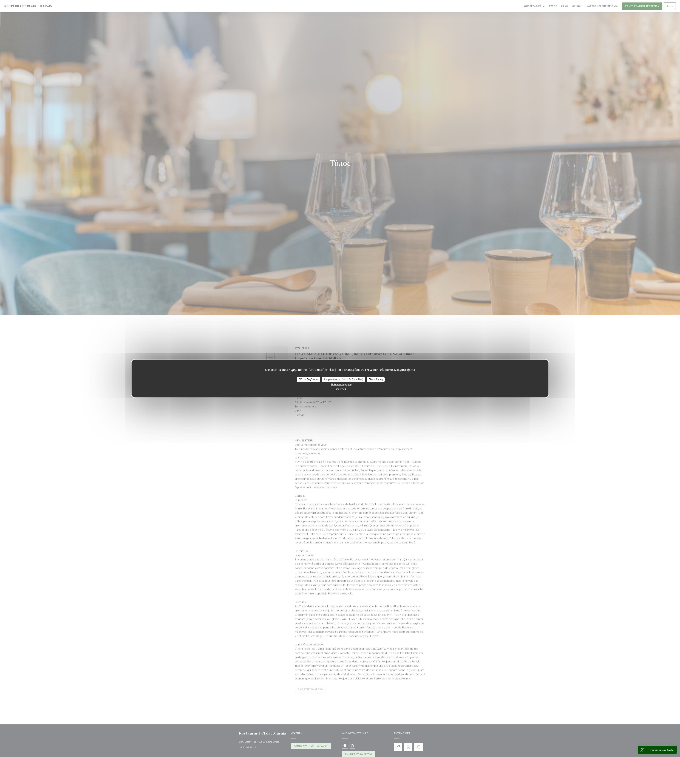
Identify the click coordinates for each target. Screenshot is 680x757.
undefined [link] (341, 389)
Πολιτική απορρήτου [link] (341, 384)
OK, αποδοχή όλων (308, 379)
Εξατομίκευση (376, 379)
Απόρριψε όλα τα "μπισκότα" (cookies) (343, 379)
